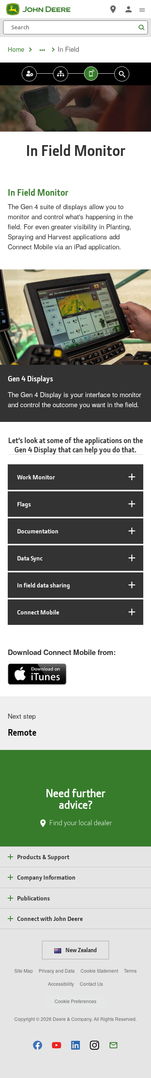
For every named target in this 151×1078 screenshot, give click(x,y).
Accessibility (61, 983)
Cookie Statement (99, 970)
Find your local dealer (80, 822)
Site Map (23, 970)
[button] (37, 1045)
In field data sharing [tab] (43, 585)
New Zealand (80, 950)
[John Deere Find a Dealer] (113, 9)
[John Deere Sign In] (128, 9)
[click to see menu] (142, 9)
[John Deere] (43, 9)
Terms (130, 970)
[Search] (141, 27)
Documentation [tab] (37, 531)
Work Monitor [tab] (36, 477)
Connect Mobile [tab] (38, 612)
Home (16, 49)
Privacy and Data (57, 970)
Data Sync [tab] (30, 558)
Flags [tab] (24, 504)
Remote (22, 732)
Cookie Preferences (75, 1001)
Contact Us (91, 983)
